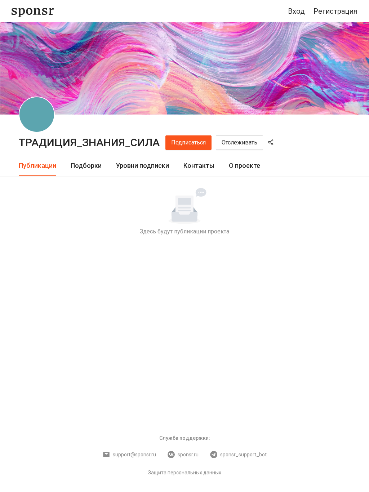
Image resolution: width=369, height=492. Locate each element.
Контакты (198, 165)
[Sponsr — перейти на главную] (33, 11)
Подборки (86, 165)
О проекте (244, 165)
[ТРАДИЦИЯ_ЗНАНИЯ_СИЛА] (37, 115)
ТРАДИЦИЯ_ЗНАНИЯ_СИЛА (89, 142)
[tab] (37, 165)
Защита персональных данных (184, 472)
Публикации (37, 165)
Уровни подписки (142, 165)
